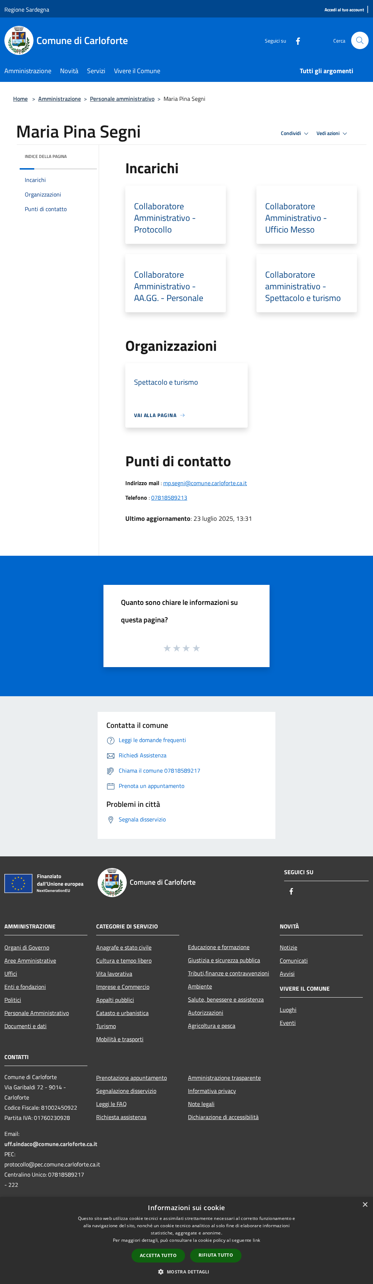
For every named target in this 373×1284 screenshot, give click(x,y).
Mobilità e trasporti (120, 1039)
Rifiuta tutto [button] (216, 1255)
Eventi (288, 1022)
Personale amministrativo (122, 98)
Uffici (10, 973)
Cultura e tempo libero (124, 960)
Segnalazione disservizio (126, 1090)
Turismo (106, 1026)
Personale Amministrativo (36, 1012)
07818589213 (169, 497)
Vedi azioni (329, 133)
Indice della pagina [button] (46, 156)
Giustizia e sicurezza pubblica (224, 960)
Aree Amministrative (30, 960)
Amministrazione (59, 98)
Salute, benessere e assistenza (226, 999)
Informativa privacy (212, 1090)
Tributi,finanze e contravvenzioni (228, 973)
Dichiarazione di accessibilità (223, 1117)
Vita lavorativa (114, 973)
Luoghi (288, 1009)
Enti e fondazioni (25, 986)
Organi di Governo (26, 947)
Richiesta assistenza (121, 1117)
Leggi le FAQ (111, 1103)
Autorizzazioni (205, 1012)
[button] (186, 1271)
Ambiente (200, 986)
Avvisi (287, 973)
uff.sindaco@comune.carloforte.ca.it (50, 1144)
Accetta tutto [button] (158, 1255)
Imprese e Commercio (122, 986)
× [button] (365, 1205)
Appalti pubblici (115, 999)
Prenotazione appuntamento (131, 1077)
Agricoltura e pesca (211, 1025)
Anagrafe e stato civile (124, 947)
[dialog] (186, 1240)
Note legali (201, 1103)
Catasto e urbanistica (122, 1012)
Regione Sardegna (26, 9)
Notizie (288, 947)
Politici (12, 999)
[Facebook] (295, 40)
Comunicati (294, 960)
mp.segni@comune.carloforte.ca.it (205, 483)
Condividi (291, 133)
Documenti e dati (25, 1026)
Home (20, 98)
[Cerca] (360, 40)
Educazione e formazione (219, 947)
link (256, 1240)
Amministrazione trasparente (224, 1077)
